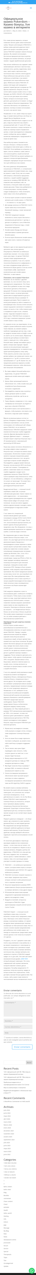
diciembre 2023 (9, 1131)
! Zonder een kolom (10, 1178)
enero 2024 (7, 1128)
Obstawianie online (10, 1240)
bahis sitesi (7, 1189)
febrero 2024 (8, 1125)
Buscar (29, 1062)
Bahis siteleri (8, 1187)
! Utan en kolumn (9, 1172)
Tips (5, 1260)
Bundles (6, 1195)
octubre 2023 (8, 1137)
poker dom (24, 959)
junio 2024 (7, 1113)
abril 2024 (7, 1119)
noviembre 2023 (9, 1134)
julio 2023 (7, 1142)
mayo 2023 (7, 1148)
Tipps (5, 1257)
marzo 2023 (7, 1151)
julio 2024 (7, 1110)
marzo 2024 (7, 1122)
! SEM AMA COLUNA (10, 1163)
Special (6, 1251)
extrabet (6, 1207)
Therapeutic (7, 1254)
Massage (6, 1228)
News (24, 31)
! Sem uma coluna (9, 1166)
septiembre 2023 (9, 1140)
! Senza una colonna (10, 1169)
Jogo (5, 1225)
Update (6, 1266)
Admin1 (8, 31)
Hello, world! (8, 1213)
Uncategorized (8, 1263)
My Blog (6, 1231)
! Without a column (10, 1175)
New (5, 1234)
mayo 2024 (7, 1116)
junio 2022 (7, 1154)
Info (5, 1219)
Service (6, 1248)
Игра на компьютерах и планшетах (15, 1087)
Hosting (6, 1216)
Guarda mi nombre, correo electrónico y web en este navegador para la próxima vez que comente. (18, 1040)
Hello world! (26, 1101)
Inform (6, 1222)
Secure (6, 1246)
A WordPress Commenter (12, 1101)
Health (6, 1210)
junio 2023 (7, 1145)
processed (7, 1243)
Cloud (5, 1204)
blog (5, 1192)
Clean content (8, 1201)
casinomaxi (7, 1198)
